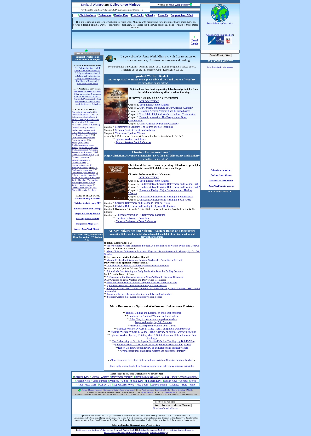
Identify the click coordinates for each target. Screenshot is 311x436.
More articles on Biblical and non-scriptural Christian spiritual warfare (142, 282)
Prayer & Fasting (178, 390)
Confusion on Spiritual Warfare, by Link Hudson (153, 316)
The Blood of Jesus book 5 (87, 81)
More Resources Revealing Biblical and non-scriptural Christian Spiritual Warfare (152, 360)
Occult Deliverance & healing (88, 104)
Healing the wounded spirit (83, 130)
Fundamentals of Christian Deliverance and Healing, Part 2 (169, 187)
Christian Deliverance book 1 (87, 70)
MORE (189, 390)
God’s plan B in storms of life (84, 132)
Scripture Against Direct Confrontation (135, 130)
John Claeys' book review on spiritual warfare (153, 319)
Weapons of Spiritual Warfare (130, 133)
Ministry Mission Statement (91, 390)
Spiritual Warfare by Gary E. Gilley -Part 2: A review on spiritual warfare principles (153, 331)
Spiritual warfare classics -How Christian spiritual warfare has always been (153, 344)
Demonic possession (80, 157)
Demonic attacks (79, 162)
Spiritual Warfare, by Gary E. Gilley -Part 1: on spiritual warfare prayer (153, 328)
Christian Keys (87, 15)
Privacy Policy (147, 392)
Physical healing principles (83, 127)
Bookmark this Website (221, 175)
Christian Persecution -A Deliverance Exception (140, 214)
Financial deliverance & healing (86, 124)
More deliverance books (87, 83)
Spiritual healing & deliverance (85, 119)
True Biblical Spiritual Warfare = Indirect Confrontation (167, 114)
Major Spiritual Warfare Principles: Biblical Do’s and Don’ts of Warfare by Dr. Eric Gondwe (153, 245)
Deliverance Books (163, 390)
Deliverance (104, 15)
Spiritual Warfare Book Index (131, 139)
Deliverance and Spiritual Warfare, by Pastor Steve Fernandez (138, 265)
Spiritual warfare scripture (82, 188)
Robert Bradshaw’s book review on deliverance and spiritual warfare (153, 347)
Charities (174, 384)
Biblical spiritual (82, 112)
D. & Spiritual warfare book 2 (87, 73)
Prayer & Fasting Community (220, 23)
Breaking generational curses (83, 145)
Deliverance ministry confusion (84, 175)
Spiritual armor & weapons (82, 152)
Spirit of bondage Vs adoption (85, 180)
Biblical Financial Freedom (84, 190)
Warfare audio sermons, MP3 (87, 101)
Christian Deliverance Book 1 (151, 430)
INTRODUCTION (149, 101)
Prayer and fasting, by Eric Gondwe (153, 322)
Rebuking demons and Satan (84, 177)
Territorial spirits (79, 140)
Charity (150, 15)
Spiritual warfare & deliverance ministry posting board (134, 297)
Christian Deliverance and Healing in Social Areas (165, 199)
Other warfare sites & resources (87, 94)
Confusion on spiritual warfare (83, 173)
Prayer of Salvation (127, 390)
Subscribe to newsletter (221, 170)
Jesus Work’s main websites (221, 186)
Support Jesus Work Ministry (87, 229)
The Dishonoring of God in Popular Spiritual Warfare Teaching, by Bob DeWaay (153, 341)
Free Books (137, 15)
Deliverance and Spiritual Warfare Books (95, 430)
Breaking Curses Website (87, 218)
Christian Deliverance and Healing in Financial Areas (142, 202)
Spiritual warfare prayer (82, 185)
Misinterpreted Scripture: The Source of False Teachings (144, 126)
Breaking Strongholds (146, 376)
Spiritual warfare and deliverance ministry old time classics (137, 285)
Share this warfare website (221, 180)
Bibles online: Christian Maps (87, 208)
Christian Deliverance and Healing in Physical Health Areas (145, 206)
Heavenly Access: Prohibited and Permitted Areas (164, 111)
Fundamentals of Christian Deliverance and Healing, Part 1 (169, 184)
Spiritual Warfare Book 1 (125, 430)
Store (184, 384)
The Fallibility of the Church (154, 104)
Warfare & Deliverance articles (87, 91)
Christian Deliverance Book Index (133, 218)
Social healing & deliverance (84, 122)
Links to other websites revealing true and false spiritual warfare (139, 294)
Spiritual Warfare (100, 376)
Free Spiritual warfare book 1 (87, 68)
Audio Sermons (159, 384)
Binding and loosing (81, 167)
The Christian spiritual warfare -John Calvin (153, 325)
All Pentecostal (169, 392)
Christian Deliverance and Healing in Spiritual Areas (166, 196)
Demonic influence (80, 160)
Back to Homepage (158, 432)
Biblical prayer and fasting (83, 182)
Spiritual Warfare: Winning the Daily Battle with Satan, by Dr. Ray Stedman (145, 271)
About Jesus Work (87, 384)
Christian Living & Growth (87, 198)
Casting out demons (80, 165)
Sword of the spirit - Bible (83, 154)
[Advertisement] (131, 41)
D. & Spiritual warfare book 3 (87, 76)
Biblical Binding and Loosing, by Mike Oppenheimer (153, 312)
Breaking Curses (168, 376)
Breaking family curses (80, 143)
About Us (163, 15)
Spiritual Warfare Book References (133, 142)
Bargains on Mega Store (87, 224)
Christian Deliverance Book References (136, 221)
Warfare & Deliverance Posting (87, 99)
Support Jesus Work (182, 15)
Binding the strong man (82, 170)
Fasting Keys (121, 15)
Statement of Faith (111, 390)
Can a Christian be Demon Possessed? (159, 123)
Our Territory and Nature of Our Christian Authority (166, 107)
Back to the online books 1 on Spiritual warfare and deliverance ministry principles (152, 366)
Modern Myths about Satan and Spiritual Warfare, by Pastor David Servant (144, 260)
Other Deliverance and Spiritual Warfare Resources (126, 432)
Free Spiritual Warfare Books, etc (180, 430)
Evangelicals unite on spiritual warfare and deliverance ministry (153, 350)
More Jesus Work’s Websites (165, 408)
